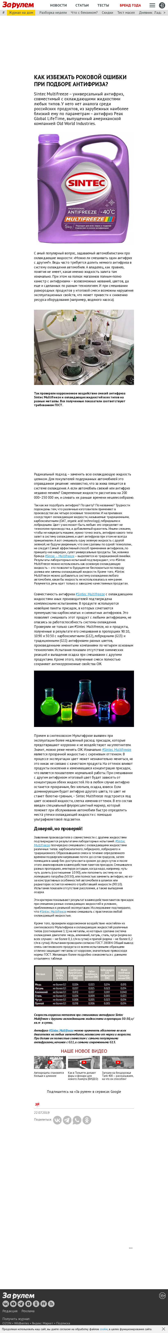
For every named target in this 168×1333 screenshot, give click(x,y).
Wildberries (21, 1323)
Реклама (28, 1311)
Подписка (63, 1323)
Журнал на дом (21, 12)
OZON (6, 1323)
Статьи (82, 5)
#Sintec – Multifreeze (59, 556)
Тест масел (126, 12)
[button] (164, 1329)
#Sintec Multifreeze (90, 594)
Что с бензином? (84, 12)
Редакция (9, 1311)
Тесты (103, 5)
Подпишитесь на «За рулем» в (84, 1092)
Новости (58, 5)
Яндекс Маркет (42, 1323)
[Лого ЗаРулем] (18, 5)
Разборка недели (53, 12)
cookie (104, 1329)
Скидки (107, 12)
